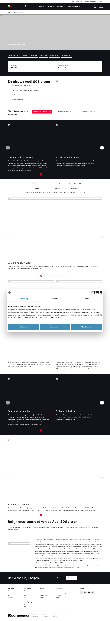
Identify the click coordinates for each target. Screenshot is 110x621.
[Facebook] (81, 592)
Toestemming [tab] (23, 299)
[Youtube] (89, 592)
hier (73, 567)
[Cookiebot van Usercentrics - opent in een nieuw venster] (92, 292)
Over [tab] (87, 299)
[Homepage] (9, 12)
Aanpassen (54, 327)
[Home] (10, 6)
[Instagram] (85, 592)
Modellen (14, 12)
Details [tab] (55, 299)
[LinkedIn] (92, 592)
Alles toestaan (86, 327)
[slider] (41, 174)
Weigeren (23, 327)
